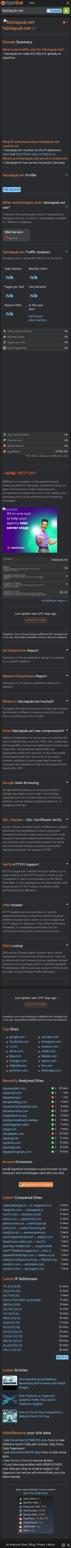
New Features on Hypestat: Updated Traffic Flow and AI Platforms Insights (37, 1400)
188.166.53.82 (11, 1305)
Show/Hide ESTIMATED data (28, 1440)
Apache (12, 238)
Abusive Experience (35, 676)
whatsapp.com (51, 1070)
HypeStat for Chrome (38, 1185)
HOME (32, 3)
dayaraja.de (10, 1138)
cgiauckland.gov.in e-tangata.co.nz (27, 1205)
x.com (13, 1046)
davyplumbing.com (15, 1102)
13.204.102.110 (12, 1336)
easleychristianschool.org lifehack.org (30, 1260)
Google (35, 783)
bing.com (15, 1056)
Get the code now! (35, 1493)
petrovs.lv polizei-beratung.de (24, 1228)
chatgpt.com (18, 1061)
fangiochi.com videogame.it (23, 1210)
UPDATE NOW (36, 620)
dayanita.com (12, 1143)
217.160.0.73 (47, 154)
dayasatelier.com (14, 1088)
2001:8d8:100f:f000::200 (20, 154)
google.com (17, 1037)
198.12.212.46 (11, 1318)
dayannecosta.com (15, 1111)
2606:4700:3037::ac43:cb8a (22, 1300)
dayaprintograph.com (17, 1152)
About (51, 1544)
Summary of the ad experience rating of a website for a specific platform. (33, 659)
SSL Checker (35, 820)
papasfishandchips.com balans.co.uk (28, 1255)
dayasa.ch (9, 1129)
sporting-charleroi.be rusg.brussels (27, 1246)
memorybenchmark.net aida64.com (28, 1237)
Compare (55, 10)
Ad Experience (35, 650)
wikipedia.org (17, 1065)
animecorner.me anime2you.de (24, 1223)
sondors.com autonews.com (23, 1264)
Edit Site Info (11, 189)
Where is (35, 701)
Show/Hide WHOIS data (25, 1452)
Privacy (41, 1544)
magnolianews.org (15, 1115)
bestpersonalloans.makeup (20, 1120)
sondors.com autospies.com (23, 1269)
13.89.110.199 (11, 1323)
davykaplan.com (13, 1134)
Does (35, 731)
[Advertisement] (35, 100)
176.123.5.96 (11, 1314)
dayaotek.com (12, 1093)
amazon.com (49, 1046)
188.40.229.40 (12, 1341)
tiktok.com (16, 1051)
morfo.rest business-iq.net (22, 1214)
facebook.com (19, 1042)
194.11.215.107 (12, 1350)
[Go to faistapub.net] (33, 28)
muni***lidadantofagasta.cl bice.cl (27, 1251)
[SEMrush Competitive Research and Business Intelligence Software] (19, 473)
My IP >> (62, 1357)
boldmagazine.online (16, 1125)
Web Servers (14, 232)
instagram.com (51, 1042)
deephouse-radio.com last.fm (24, 1241)
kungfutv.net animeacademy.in (24, 1232)
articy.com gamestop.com (22, 1219)
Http (35, 905)
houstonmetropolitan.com (20, 1106)
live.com (46, 1065)
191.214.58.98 (11, 1286)
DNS (35, 945)
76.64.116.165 (11, 1291)
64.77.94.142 (11, 1295)
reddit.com (48, 1051)
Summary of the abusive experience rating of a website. (31, 684)
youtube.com (50, 1037)
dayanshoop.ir (12, 1097)
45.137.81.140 (11, 1327)
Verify (35, 864)
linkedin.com (49, 1056)
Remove (15, 1460)
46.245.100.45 (12, 1345)
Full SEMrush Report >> (55, 600)
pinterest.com (18, 1070)
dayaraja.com (12, 1147)
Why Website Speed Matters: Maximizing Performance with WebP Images (42, 1383)
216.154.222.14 (12, 1309)
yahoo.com (48, 1061)
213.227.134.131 (12, 1332)
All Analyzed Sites (16, 1544)
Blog (32, 1544)
